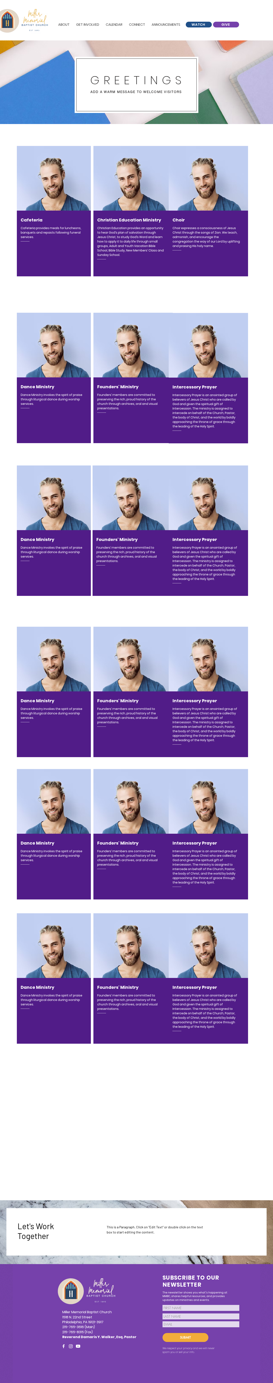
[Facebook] (63, 1346)
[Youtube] (78, 1346)
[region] (56, 703)
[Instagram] (70, 1346)
